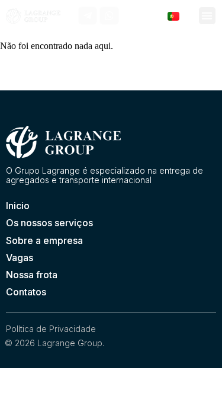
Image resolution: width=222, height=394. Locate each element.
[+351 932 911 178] (130, 15)
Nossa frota (31, 275)
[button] (207, 15)
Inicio (18, 205)
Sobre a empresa (44, 240)
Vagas (19, 257)
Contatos (26, 292)
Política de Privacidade (51, 329)
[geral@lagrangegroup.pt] (151, 15)
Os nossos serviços (49, 223)
